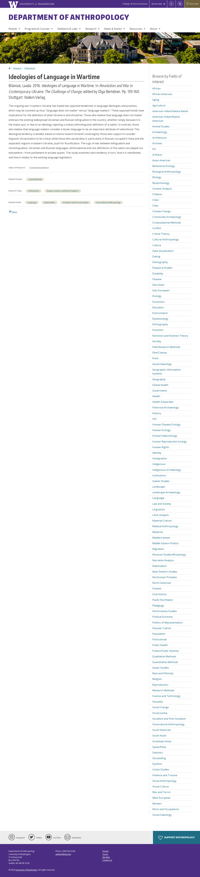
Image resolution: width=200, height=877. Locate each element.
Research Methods (163, 690)
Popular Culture (161, 628)
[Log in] (171, 4)
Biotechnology (160, 183)
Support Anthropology (179, 837)
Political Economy (162, 616)
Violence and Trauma (164, 775)
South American (161, 730)
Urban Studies (160, 769)
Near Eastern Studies (164, 571)
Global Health (160, 385)
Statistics (157, 752)
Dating (156, 256)
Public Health (160, 645)
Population (158, 634)
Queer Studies (160, 667)
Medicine (157, 532)
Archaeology (159, 132)
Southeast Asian (161, 741)
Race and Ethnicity (162, 673)
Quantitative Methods (165, 662)
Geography (158, 379)
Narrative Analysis (163, 560)
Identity (156, 453)
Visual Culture (160, 786)
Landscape (158, 486)
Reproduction (160, 684)
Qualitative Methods (164, 656)
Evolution (157, 330)
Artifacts (157, 154)
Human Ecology (161, 430)
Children (157, 194)
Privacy (105, 851)
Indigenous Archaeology (166, 470)
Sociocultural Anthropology (108, 202)
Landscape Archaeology (166, 492)
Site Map (106, 857)
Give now (193, 4)
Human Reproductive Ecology (169, 441)
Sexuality (157, 701)
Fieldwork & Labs (67, 28)
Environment (160, 313)
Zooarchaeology (162, 815)
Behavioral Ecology (163, 166)
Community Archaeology (166, 217)
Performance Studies (164, 611)
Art (154, 149)
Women (156, 803)
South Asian (159, 735)
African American (162, 94)
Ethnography (160, 324)
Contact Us (107, 860)
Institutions (159, 475)
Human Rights (160, 447)
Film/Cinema (159, 352)
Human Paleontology (164, 435)
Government (159, 390)
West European (161, 797)
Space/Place (159, 747)
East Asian (158, 284)
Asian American (161, 160)
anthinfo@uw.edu (63, 854)
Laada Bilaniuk (35, 179)
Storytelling (159, 758)
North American (161, 583)
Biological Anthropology (166, 171)
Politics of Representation (167, 622)
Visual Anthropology (164, 781)
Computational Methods (166, 222)
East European (161, 290)
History (156, 413)
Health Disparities (162, 402)
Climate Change (161, 211)
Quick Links (156, 4)
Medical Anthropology (165, 526)
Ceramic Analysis (162, 188)
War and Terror (161, 792)
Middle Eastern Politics (165, 543)
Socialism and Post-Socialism (75, 202)
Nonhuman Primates (164, 577)
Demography (160, 262)
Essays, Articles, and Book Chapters (62, 191)
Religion (157, 679)
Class (155, 205)
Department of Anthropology (69, 17)
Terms (105, 854)
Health (156, 396)
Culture (156, 245)
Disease (157, 279)
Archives (157, 143)
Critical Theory (161, 234)
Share (14, 212)
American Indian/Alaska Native (170, 111)
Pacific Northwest (162, 600)
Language (32, 202)
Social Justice (159, 713)
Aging (155, 99)
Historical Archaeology (165, 407)
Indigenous (159, 464)
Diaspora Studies (162, 267)
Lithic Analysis (160, 515)
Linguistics (158, 509)
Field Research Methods (166, 347)
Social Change (160, 707)
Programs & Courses (37, 28)
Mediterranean (161, 537)
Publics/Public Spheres (165, 651)
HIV (154, 419)
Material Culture (162, 520)
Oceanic (156, 588)
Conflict (156, 228)
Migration (158, 549)
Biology (156, 177)
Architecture (159, 137)
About (153, 28)
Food (155, 358)
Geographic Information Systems (166, 371)
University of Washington (26, 870)
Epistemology (160, 318)
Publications (29, 68)
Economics (158, 302)
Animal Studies (161, 126)
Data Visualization (163, 251)
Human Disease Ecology (166, 424)
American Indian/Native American (166, 119)
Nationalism (49, 202)
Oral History (159, 594)
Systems (157, 764)
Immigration (159, 458)
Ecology (156, 296)
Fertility (156, 341)
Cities (155, 200)
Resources (136, 28)
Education (158, 307)
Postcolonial (159, 639)
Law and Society (161, 503)
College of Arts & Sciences (135, 4)
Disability (157, 273)
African (156, 88)
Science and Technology (166, 696)
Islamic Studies (161, 481)
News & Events (113, 28)
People (13, 28)
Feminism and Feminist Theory (170, 335)
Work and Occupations (165, 809)
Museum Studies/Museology (169, 554)
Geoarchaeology (162, 364)
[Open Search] (180, 4)
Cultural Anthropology (165, 239)
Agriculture (158, 105)
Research (90, 28)
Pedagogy (158, 605)
